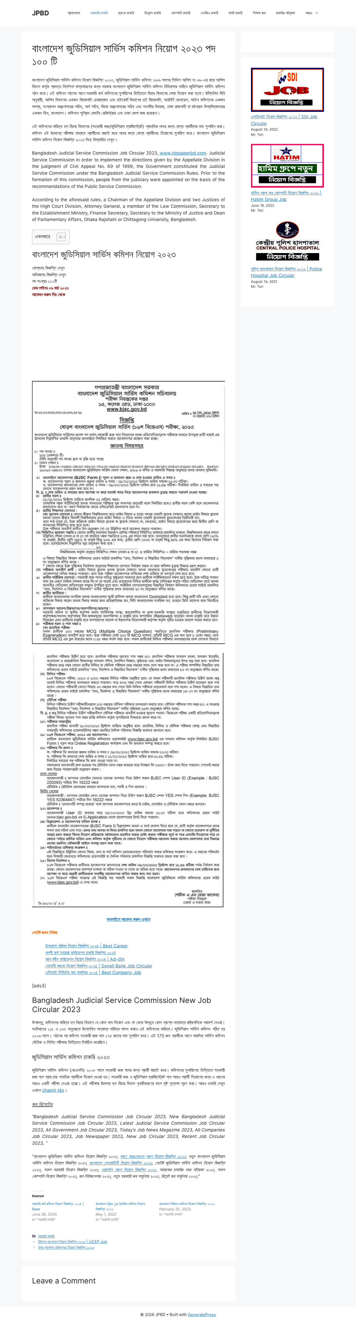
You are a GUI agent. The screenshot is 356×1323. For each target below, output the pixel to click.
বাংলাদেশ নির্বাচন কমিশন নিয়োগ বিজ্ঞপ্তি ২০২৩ (187, 1204)
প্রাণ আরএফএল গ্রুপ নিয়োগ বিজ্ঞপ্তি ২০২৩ (153, 1156)
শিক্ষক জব (259, 12)
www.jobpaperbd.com (182, 153)
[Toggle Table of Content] (58, 236)
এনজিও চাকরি (209, 12)
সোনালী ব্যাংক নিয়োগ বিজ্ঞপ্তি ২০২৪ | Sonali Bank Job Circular (98, 966)
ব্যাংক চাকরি (126, 12)
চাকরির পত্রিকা (285, 12)
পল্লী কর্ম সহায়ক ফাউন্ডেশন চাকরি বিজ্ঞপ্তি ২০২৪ (80, 952)
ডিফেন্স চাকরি (152, 12)
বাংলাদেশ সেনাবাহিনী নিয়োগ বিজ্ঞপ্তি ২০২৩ (120, 1163)
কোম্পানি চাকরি (180, 12)
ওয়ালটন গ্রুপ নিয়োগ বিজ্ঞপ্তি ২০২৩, (129, 1169)
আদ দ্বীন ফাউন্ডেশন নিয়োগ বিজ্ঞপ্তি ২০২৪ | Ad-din (85, 959)
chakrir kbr (53, 1090)
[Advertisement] (128, 341)
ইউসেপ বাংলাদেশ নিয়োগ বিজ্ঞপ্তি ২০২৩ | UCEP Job (72, 1241)
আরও (308, 12)
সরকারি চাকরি (99, 12)
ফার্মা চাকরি (235, 12)
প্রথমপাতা (73, 12)
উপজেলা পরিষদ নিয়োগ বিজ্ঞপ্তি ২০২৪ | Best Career (86, 945)
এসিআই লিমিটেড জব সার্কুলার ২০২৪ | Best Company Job (93, 972)
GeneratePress (202, 1314)
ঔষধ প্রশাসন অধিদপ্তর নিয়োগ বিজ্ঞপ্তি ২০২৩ (66, 1247)
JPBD (40, 13)
